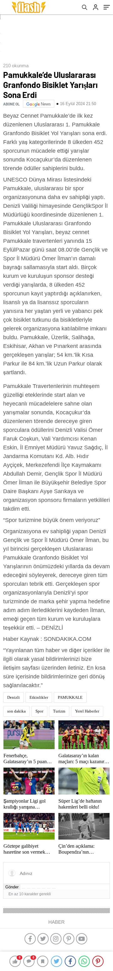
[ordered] (38, 888)
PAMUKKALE (70, 697)
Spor (39, 711)
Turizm (59, 711)
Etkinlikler (39, 697)
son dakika (16, 711)
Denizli (13, 697)
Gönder (12, 887)
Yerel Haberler (87, 711)
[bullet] (44, 888)
